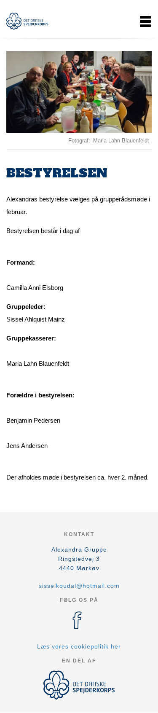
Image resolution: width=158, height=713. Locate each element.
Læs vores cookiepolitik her (79, 646)
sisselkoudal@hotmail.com (79, 585)
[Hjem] (27, 21)
